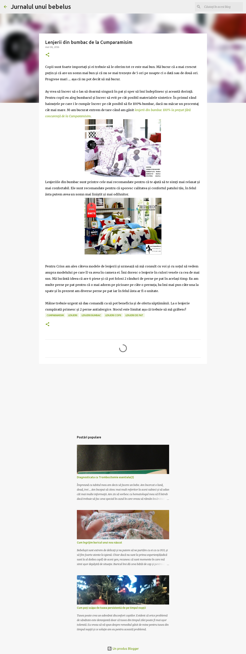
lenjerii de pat (134, 315)
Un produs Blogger (125, 648)
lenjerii (72, 315)
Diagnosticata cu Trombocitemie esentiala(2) (105, 477)
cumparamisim (55, 315)
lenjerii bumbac (91, 315)
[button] (47, 55)
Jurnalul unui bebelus (41, 6)
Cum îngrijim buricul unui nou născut (99, 542)
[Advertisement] (123, 397)
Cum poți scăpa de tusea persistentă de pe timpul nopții (111, 607)
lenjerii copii (113, 315)
